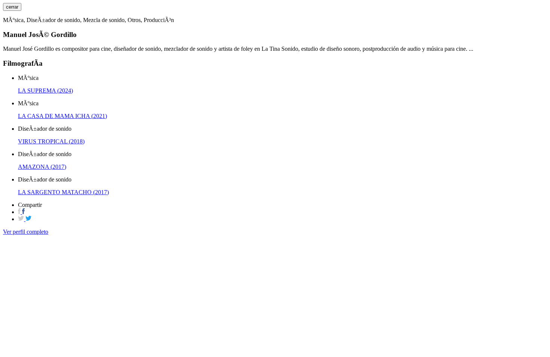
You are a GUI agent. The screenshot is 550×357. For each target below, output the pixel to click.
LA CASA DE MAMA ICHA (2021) (62, 116)
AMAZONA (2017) (42, 167)
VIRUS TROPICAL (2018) (51, 141)
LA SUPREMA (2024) (45, 90)
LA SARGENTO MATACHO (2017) (63, 192)
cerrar (12, 7)
